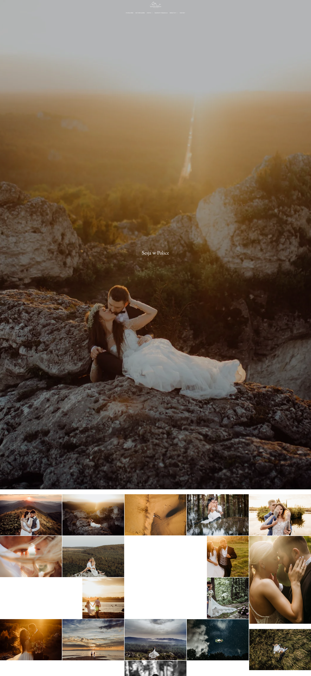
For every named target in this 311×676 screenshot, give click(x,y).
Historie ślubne (140, 13)
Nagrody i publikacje (161, 13)
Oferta (149, 13)
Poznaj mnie (129, 13)
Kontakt (182, 13)
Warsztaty (173, 13)
